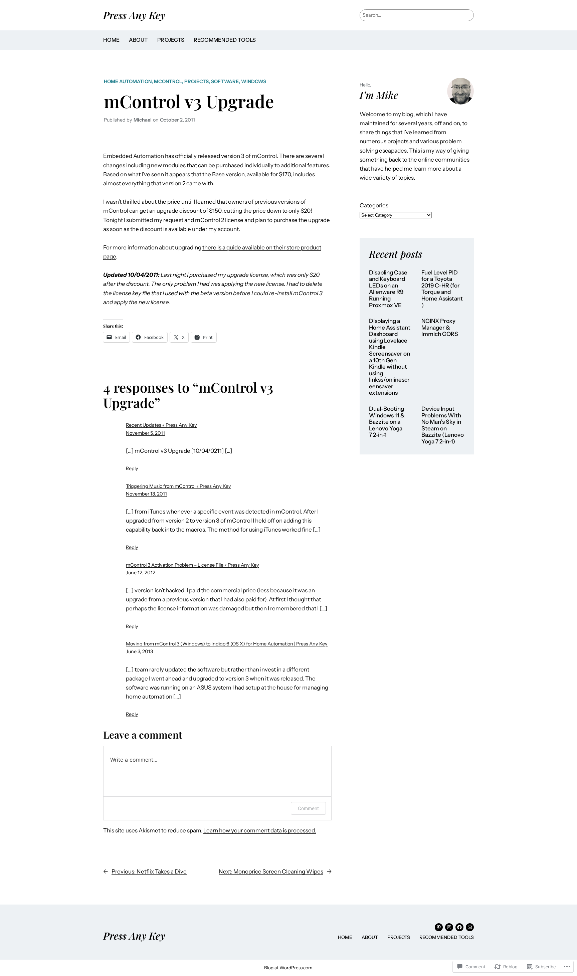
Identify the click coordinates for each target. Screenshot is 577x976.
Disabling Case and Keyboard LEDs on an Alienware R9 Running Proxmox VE (388, 289)
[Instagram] (449, 927)
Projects (196, 81)
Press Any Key (134, 14)
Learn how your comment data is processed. (259, 830)
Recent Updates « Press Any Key (161, 425)
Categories (374, 205)
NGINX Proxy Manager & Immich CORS (439, 327)
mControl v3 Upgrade (189, 101)
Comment (308, 808)
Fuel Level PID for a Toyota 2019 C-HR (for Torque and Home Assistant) (442, 289)
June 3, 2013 (139, 651)
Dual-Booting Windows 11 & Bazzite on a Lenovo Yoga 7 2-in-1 (387, 422)
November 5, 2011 (145, 433)
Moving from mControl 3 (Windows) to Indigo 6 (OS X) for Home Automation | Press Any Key (227, 644)
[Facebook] (459, 927)
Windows (253, 81)
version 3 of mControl (249, 156)
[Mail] (470, 927)
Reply (132, 468)
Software (225, 81)
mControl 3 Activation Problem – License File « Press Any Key (192, 565)
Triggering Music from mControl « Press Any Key (178, 486)
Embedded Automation (133, 156)
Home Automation (128, 81)
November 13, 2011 (146, 494)
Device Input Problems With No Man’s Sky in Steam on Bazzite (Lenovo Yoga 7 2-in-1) (442, 425)
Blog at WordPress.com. (288, 967)
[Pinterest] (439, 927)
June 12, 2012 (140, 573)
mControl (168, 81)
